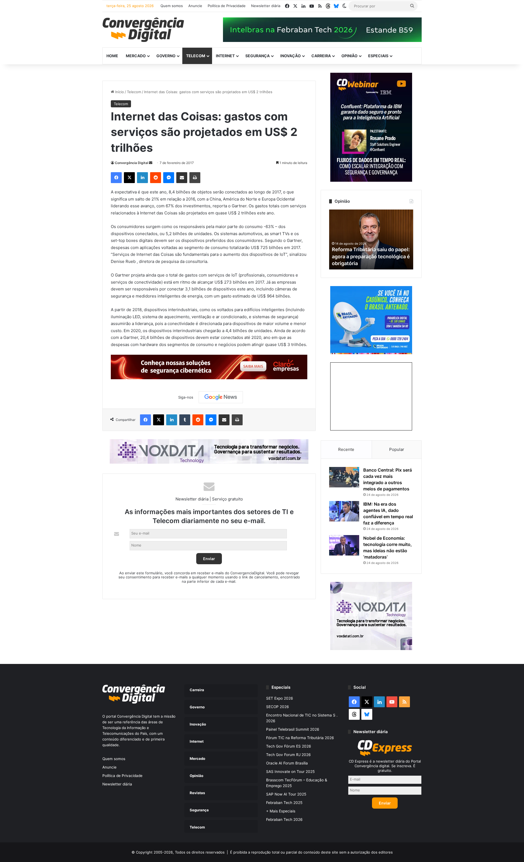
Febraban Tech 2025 (284, 802)
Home (112, 55)
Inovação (290, 55)
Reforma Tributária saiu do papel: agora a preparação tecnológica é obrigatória (371, 256)
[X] (129, 177)
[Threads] (328, 6)
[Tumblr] (184, 419)
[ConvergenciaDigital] (143, 29)
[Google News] (221, 397)
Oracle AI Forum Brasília (287, 763)
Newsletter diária (265, 6)
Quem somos (171, 6)
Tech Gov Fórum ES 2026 (288, 746)
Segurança (257, 55)
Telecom (195, 55)
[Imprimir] (194, 177)
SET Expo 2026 (279, 698)
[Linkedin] (142, 177)
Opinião (349, 55)
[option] (371, 239)
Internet (225, 55)
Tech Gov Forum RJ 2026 (288, 754)
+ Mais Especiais (280, 811)
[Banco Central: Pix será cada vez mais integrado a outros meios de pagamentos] (344, 477)
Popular (396, 449)
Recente (346, 449)
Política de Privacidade (227, 6)
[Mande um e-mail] (150, 163)
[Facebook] (116, 177)
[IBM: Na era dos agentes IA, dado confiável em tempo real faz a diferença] (344, 511)
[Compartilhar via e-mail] (181, 177)
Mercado (136, 55)
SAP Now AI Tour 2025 (286, 794)
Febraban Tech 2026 (284, 819)
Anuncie (195, 6)
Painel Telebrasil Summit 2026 (292, 729)
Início (119, 92)
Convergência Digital (131, 163)
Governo (165, 55)
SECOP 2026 (277, 707)
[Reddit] (155, 177)
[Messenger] (168, 177)
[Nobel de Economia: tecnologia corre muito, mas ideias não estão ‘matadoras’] (344, 545)
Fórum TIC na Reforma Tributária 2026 (300, 738)
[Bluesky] (336, 6)
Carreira (321, 55)
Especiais (378, 55)
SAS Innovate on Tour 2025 (290, 771)
